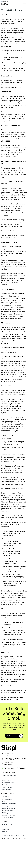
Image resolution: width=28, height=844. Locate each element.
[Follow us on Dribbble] (22, 768)
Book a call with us (12, 736)
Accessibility (7, 835)
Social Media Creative (7, 817)
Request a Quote (6, 827)
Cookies (13, 835)
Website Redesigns (7, 787)
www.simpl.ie (5, 24)
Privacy (18, 835)
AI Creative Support (7, 799)
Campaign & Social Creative (9, 803)
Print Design (5, 813)
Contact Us (5, 831)
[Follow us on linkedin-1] (17, 768)
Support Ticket (6, 829)
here (19, 87)
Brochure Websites (7, 778)
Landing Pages (6, 785)
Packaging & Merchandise (8, 808)
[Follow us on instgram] (2, 768)
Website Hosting (6, 789)
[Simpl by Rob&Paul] (5, 3)
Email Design (5, 806)
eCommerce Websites (8, 782)
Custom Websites (6, 780)
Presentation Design (7, 810)
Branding (4, 801)
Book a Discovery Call (7, 825)
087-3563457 (7, 755)
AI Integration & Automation (9, 775)
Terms (22, 835)
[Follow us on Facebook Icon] (9, 768)
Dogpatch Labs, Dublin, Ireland (8, 763)
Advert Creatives (6, 797)
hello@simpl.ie (20, 63)
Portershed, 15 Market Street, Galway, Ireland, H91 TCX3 (15, 759)
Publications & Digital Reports (9, 815)
